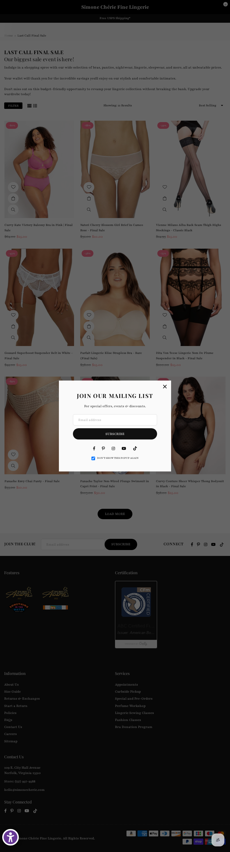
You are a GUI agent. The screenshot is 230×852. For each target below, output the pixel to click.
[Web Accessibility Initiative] (10, 837)
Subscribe (115, 434)
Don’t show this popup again (118, 458)
